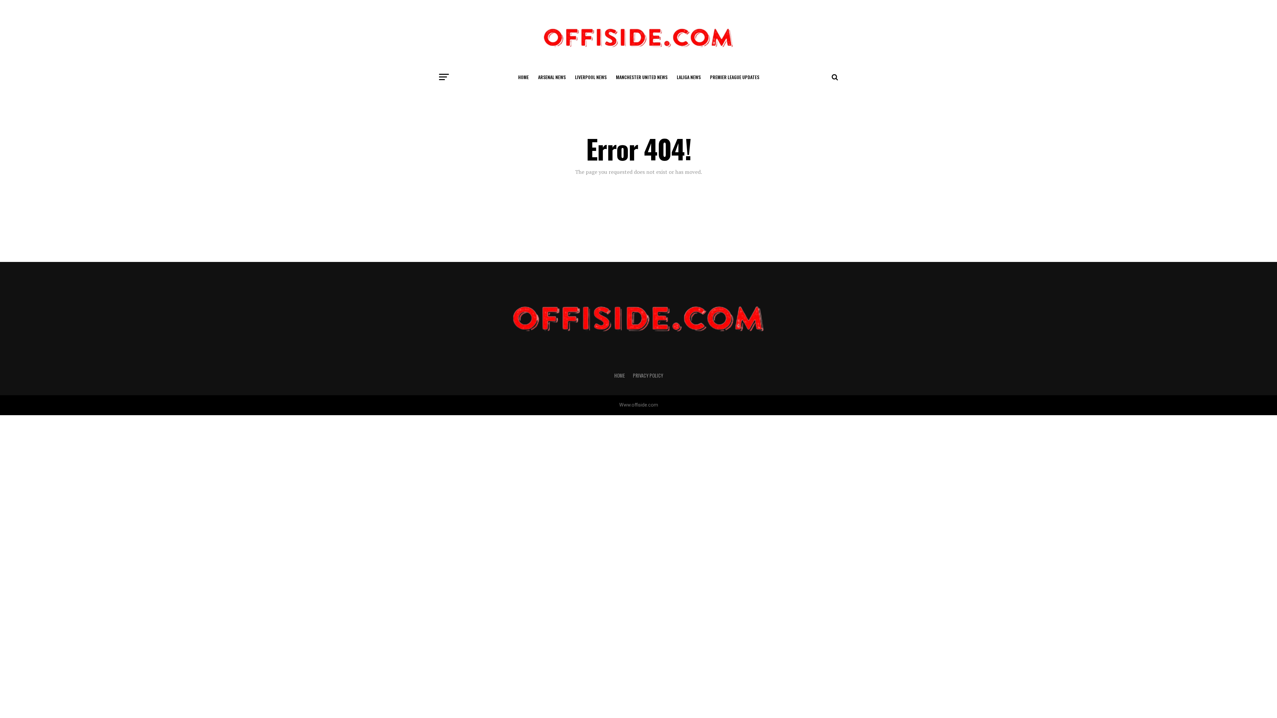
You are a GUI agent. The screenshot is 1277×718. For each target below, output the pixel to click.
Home (523, 76)
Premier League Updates (734, 76)
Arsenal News (552, 76)
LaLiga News (689, 76)
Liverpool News (591, 76)
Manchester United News (641, 76)
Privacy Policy (648, 375)
